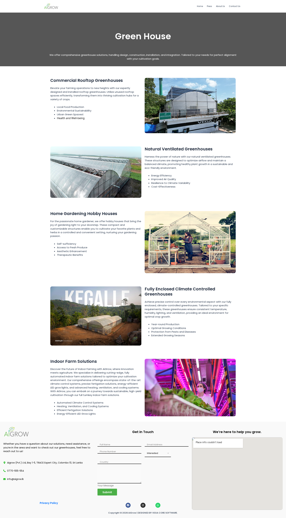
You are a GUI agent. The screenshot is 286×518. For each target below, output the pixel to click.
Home (200, 6)
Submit (107, 492)
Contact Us (234, 6)
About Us (220, 6)
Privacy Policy (49, 503)
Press (209, 6)
